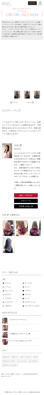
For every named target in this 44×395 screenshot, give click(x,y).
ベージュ (8, 287)
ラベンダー (28, 283)
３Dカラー (8, 306)
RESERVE (32, 3)
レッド (26, 298)
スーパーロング (26, 357)
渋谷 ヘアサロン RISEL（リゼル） (11, 374)
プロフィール (26, 201)
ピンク (26, 287)
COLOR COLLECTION (30, 374)
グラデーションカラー (10, 365)
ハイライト (9, 302)
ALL (4, 279)
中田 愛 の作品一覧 (26, 206)
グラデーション (30, 302)
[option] (17, 95)
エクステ (6, 357)
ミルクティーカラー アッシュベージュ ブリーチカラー (20, 361)
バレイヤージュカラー (32, 306)
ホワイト (8, 294)
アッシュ (8, 283)
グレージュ (9, 290)
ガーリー (15, 357)
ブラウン (27, 290)
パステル (8, 298)
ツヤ (36, 357)
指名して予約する (26, 195)
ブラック (27, 294)
